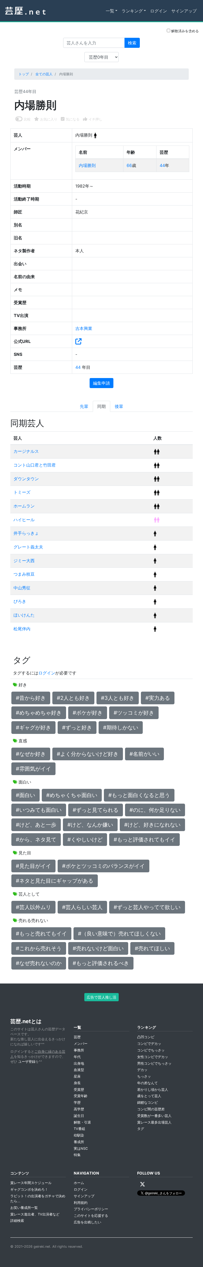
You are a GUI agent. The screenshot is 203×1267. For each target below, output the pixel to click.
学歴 (77, 1103)
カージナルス (26, 451)
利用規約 (80, 1203)
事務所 (79, 1050)
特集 (77, 1155)
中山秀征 (21, 587)
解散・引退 (82, 1122)
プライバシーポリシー (91, 1209)
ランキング (132, 10)
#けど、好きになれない (152, 825)
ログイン (158, 10)
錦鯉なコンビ (147, 1103)
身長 (77, 1083)
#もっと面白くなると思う (139, 795)
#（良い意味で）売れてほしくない (119, 933)
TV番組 (79, 1129)
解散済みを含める (184, 31)
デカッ (142, 1070)
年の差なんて (147, 1083)
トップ (24, 74)
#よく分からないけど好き (87, 754)
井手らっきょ (26, 533)
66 (129, 165)
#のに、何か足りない (155, 810)
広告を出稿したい (87, 1222)
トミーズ (21, 492)
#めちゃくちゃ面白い (71, 795)
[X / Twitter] (142, 1184)
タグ (140, 1129)
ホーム (79, 1183)
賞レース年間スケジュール (31, 1183)
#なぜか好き (31, 754)
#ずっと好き (77, 727)
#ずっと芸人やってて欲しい (147, 907)
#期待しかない (120, 727)
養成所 (79, 1142)
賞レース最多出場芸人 (154, 1122)
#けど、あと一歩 (36, 825)
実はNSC (81, 1148)
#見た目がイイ (33, 866)
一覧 (110, 10)
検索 (132, 42)
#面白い (25, 795)
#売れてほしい (152, 948)
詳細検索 (17, 1221)
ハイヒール (24, 519)
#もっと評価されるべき (101, 963)
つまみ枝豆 (24, 574)
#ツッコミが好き (134, 713)
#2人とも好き (73, 698)
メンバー (80, 1044)
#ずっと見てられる (95, 810)
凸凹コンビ (145, 1037)
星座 (77, 1076)
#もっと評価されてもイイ (144, 839)
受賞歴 (79, 1090)
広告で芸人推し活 (101, 997)
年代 (77, 1057)
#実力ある (157, 698)
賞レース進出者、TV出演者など (34, 1214)
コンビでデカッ (149, 1044)
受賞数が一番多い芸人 (154, 1116)
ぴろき (19, 601)
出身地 (79, 1063)
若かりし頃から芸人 (152, 1090)
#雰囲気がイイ (33, 769)
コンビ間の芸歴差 (151, 1109)
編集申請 (101, 383)
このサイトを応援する (91, 1216)
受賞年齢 (80, 1096)
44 (162, 165)
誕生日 (79, 1116)
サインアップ (184, 10)
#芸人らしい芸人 (82, 907)
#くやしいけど (85, 839)
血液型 (79, 1070)
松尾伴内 (21, 628)
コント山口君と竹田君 (34, 465)
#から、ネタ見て (36, 839)
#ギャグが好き (33, 727)
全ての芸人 (44, 74)
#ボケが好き (88, 713)
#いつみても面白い (39, 810)
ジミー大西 (24, 560)
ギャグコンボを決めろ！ (29, 1189)
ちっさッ (144, 1076)
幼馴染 (79, 1135)
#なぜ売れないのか (39, 963)
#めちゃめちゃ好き (39, 713)
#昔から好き (31, 698)
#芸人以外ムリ (33, 907)
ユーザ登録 (26, 1062)
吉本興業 (83, 328)
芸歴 (77, 1037)
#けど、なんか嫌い (90, 825)
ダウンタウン (26, 478)
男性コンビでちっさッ (154, 1063)
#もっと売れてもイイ (41, 933)
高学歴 (79, 1109)
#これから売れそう (39, 948)
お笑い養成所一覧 (24, 1208)
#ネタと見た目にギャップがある (54, 881)
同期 (101, 406)
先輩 (84, 406)
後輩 (119, 406)
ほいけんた (24, 615)
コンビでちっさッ (151, 1050)
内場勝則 (87, 165)
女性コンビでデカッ (152, 1057)
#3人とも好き (117, 698)
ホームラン (24, 506)
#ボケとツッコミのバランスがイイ (103, 866)
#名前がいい (144, 754)
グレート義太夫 (28, 546)
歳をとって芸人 (149, 1096)
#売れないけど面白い (98, 948)
